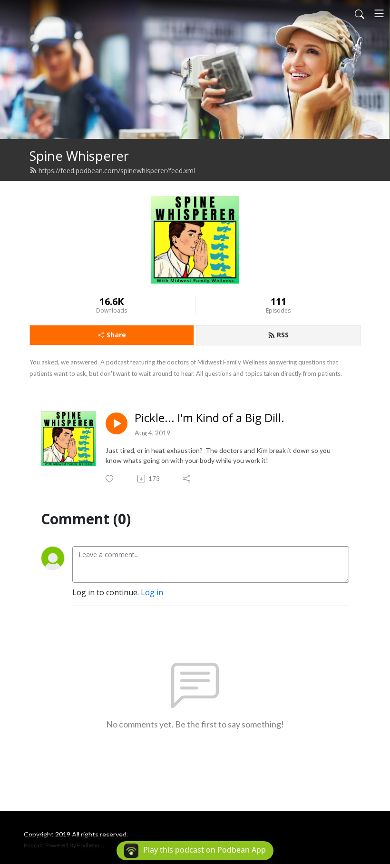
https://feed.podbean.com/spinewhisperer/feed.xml (117, 170)
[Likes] (110, 479)
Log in (152, 592)
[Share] (187, 478)
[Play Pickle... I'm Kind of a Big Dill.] (116, 423)
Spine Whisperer (79, 156)
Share (116, 334)
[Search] (359, 13)
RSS (283, 334)
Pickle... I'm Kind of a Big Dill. (209, 418)
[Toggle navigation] (379, 13)
